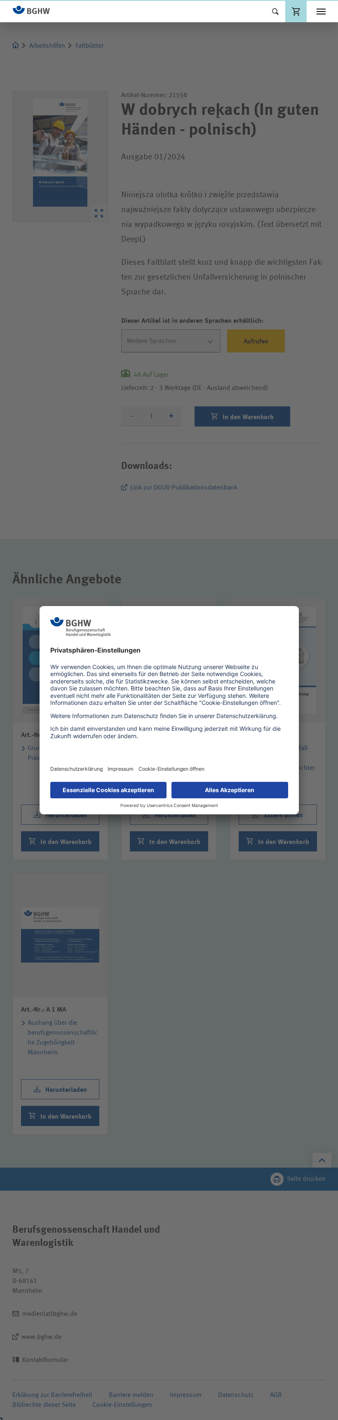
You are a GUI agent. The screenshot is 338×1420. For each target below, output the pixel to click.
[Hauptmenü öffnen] (321, 11)
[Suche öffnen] (275, 11)
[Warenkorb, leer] (296, 11)
